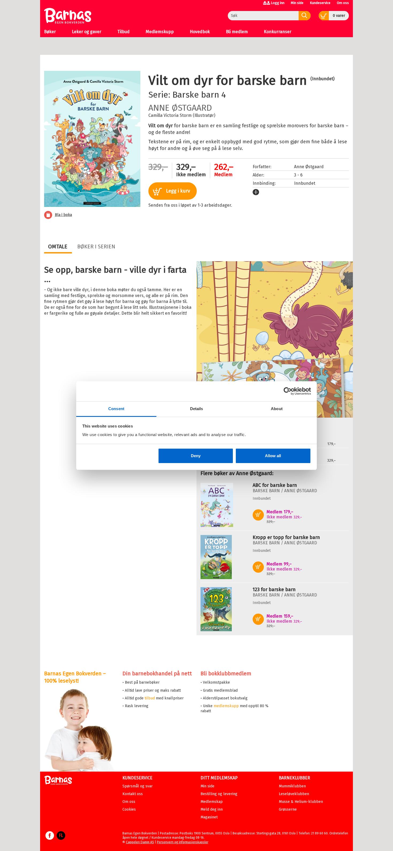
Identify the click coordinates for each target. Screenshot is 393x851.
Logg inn (277, 3)
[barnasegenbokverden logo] (58, 781)
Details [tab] (196, 408)
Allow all (273, 455)
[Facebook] (49, 838)
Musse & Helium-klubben (301, 801)
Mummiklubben (292, 786)
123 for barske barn (274, 589)
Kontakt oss (132, 794)
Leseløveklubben (294, 794)
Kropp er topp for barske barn (286, 537)
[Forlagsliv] (61, 838)
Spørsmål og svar (137, 786)
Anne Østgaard (180, 108)
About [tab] (277, 408)
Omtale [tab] (57, 246)
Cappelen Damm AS (140, 842)
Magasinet (209, 817)
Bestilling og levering (219, 794)
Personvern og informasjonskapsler (182, 842)
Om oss (343, 3)
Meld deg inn (212, 809)
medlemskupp (226, 706)
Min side (297, 3)
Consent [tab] (116, 408)
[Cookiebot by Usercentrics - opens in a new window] (287, 391)
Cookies (129, 809)
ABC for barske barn (275, 485)
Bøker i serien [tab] (96, 246)
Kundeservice (320, 3)
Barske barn (195, 95)
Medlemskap (212, 801)
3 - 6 (298, 175)
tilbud (150, 698)
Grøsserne (288, 809)
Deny (196, 455)
